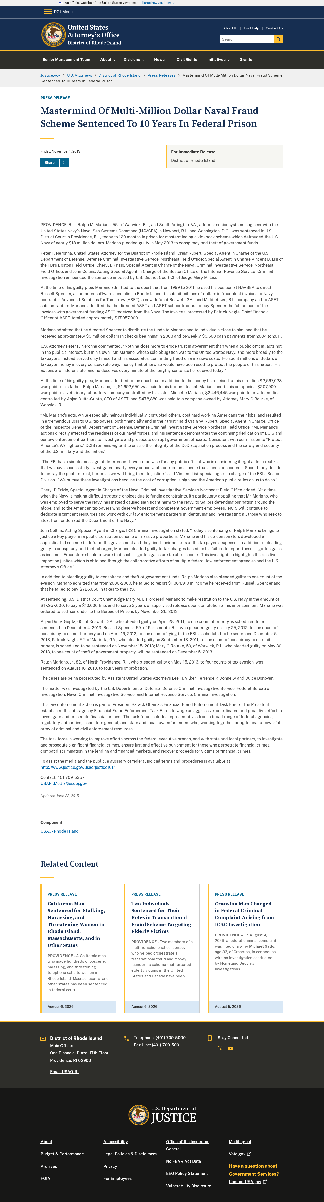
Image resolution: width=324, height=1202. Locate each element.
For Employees (117, 1178)
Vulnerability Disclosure (188, 1186)
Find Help (251, 28)
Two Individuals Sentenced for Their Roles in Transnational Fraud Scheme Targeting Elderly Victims (161, 918)
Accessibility (115, 1141)
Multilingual (240, 1141)
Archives (48, 1166)
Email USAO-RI (64, 1071)
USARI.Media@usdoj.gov (63, 783)
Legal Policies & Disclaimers (130, 1154)
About (46, 1141)
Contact (245, 1181)
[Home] (81, 44)
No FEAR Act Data (183, 1161)
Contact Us (275, 28)
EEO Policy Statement (187, 1173)
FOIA (45, 1178)
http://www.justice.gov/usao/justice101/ (77, 767)
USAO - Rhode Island (59, 831)
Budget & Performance (62, 1154)
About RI (230, 28)
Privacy (110, 1166)
